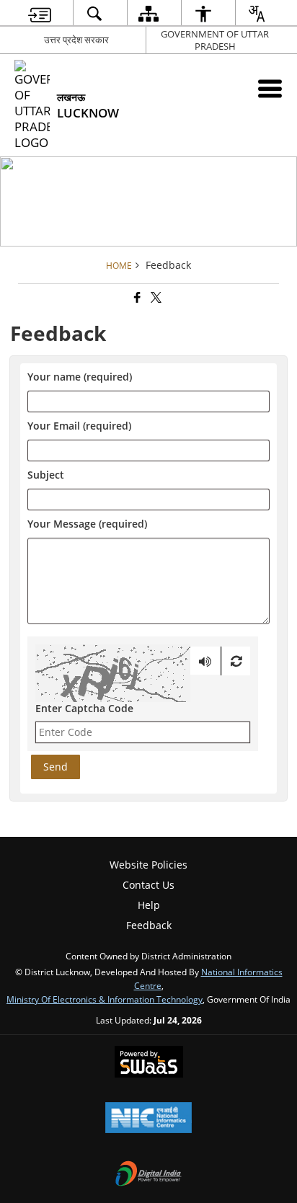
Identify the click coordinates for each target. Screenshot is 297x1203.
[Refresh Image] (236, 661)
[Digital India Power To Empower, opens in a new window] (148, 1175)
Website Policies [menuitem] (148, 864)
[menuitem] (39, 13)
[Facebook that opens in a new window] (136, 298)
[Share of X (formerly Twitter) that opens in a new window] (155, 298)
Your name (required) (79, 377)
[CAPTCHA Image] (112, 673)
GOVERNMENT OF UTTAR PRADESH (215, 40)
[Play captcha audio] (205, 661)
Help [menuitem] (149, 905)
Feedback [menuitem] (149, 925)
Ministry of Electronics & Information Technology (104, 999)
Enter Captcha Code (84, 708)
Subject (45, 475)
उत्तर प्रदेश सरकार (76, 39)
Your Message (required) (87, 524)
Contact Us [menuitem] (148, 885)
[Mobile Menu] (270, 88)
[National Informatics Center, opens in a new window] (148, 1118)
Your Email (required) (79, 426)
